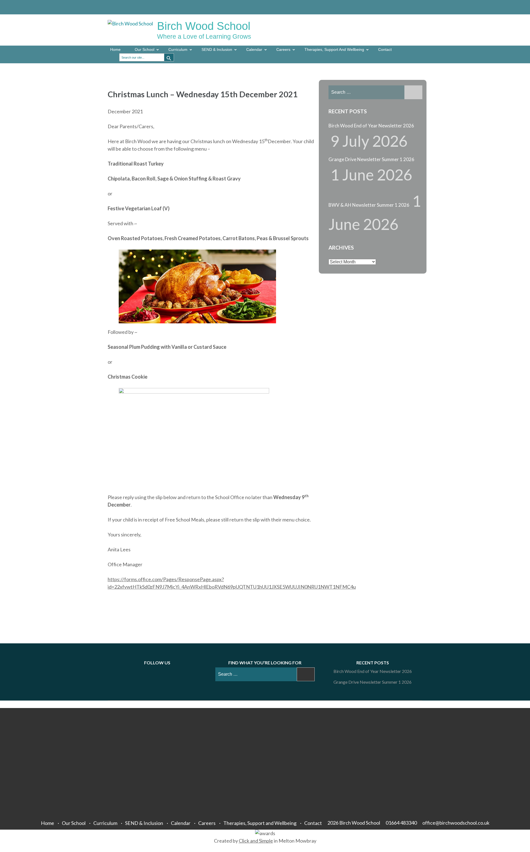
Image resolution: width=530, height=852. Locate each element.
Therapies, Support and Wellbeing (334, 49)
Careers (283, 49)
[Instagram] (412, 7)
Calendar (254, 49)
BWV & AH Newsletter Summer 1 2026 (368, 205)
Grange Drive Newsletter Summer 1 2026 (371, 159)
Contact (385, 49)
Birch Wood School (203, 26)
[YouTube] (420, 7)
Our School (144, 49)
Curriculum (177, 49)
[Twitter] (403, 7)
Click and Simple (256, 841)
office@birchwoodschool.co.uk (455, 823)
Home (115, 49)
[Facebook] (395, 7)
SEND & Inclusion (217, 49)
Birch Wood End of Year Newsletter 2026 (371, 126)
